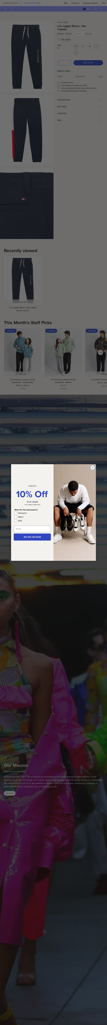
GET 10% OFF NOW (32, 537)
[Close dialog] (92, 467)
